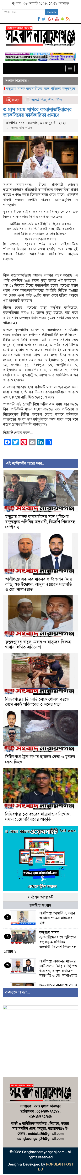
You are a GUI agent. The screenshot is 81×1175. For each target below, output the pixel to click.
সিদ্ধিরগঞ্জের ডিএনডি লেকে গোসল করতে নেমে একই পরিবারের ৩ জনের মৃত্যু (37, 702)
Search (51, 12)
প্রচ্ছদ (15, 100)
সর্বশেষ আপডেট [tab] (40, 897)
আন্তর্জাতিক (38, 100)
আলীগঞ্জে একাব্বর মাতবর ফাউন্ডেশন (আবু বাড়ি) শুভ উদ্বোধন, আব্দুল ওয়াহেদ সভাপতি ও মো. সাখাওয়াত (38, 584)
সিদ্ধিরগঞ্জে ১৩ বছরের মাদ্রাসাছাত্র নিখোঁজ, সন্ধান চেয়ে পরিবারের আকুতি (38, 817)
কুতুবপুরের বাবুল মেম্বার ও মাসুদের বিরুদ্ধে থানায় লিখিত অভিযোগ (38, 644)
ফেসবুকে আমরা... (17, 992)
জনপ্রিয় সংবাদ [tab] (40, 905)
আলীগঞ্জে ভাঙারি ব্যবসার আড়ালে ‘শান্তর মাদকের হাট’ (57, 918)
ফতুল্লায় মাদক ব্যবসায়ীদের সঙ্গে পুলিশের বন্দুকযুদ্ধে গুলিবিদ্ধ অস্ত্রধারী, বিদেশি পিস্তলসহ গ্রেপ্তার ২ (40, 522)
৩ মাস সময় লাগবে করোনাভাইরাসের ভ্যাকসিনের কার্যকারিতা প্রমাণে (37, 112)
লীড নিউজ (55, 100)
